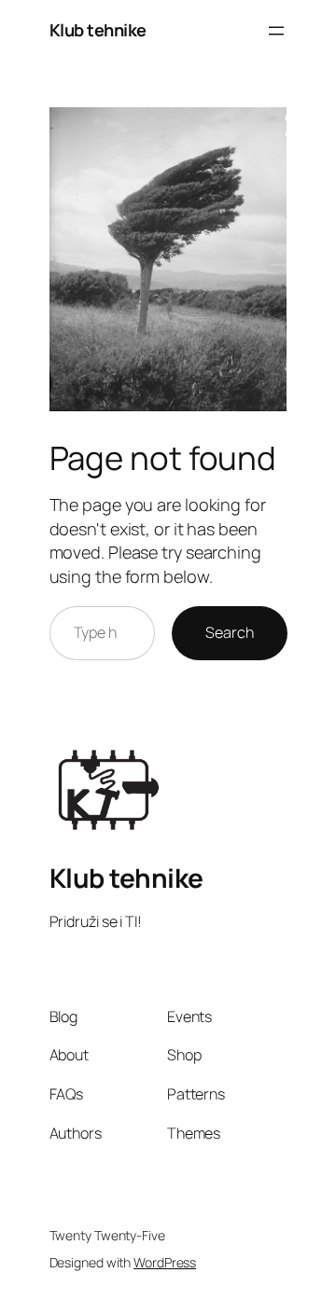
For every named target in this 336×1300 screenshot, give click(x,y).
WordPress (164, 1262)
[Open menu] (276, 31)
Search (229, 632)
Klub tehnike (98, 30)
